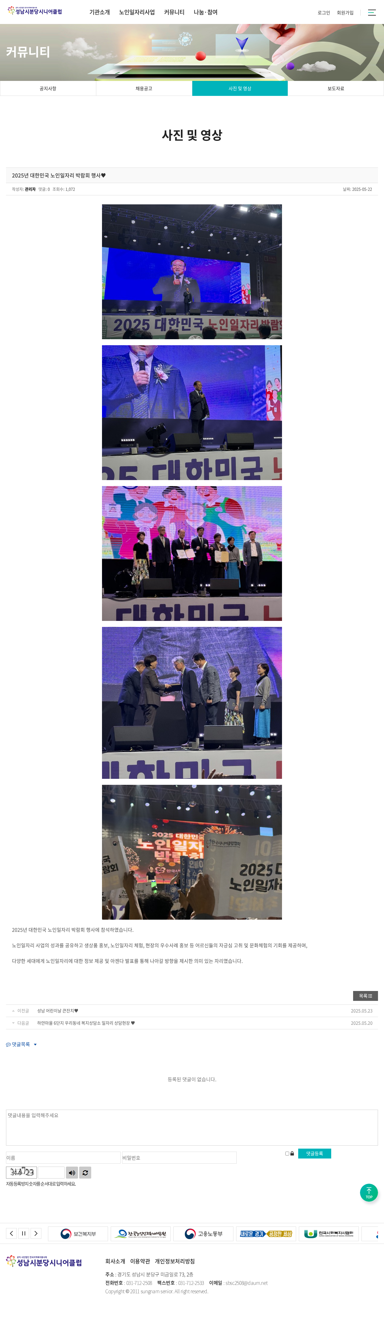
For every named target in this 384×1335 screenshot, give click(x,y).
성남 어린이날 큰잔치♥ (57, 1010)
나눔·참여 (206, 12)
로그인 (324, 12)
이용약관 (140, 1261)
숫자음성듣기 (72, 1173)
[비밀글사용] (292, 1154)
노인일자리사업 (137, 12)
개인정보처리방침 (175, 1261)
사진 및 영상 (240, 88)
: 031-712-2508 (128, 1282)
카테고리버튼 (372, 13)
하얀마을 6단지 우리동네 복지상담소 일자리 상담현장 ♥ (86, 1023)
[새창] (78, 1230)
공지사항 (48, 88)
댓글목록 (20, 1044)
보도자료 (336, 88)
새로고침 (85, 1173)
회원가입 (345, 12)
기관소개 (99, 12)
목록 (363, 995)
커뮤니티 (174, 12)
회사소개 (115, 1261)
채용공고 (144, 88)
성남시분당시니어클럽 (37, 10)
